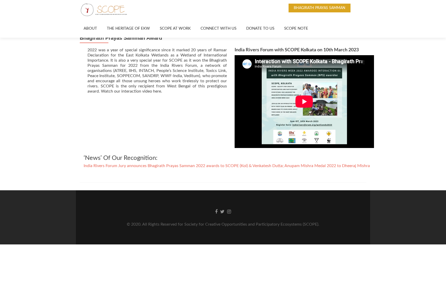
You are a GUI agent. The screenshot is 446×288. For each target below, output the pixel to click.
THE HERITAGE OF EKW (128, 28)
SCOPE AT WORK (175, 28)
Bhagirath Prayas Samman (319, 8)
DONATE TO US (260, 28)
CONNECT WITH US (218, 28)
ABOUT (90, 28)
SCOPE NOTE (296, 28)
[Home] (78, 29)
